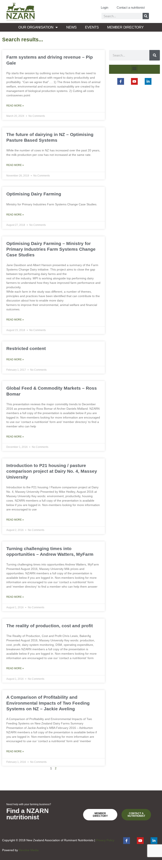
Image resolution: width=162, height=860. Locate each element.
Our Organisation (35, 27)
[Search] (146, 16)
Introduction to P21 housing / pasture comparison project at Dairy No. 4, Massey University (51, 471)
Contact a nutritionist (131, 7)
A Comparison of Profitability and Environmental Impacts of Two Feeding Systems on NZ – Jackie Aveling (48, 703)
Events (92, 27)
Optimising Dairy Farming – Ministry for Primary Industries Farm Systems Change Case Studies (51, 249)
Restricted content (26, 348)
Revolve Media (29, 850)
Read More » (15, 105)
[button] (134, 68)
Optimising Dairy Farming (33, 193)
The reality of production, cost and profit (49, 625)
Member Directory (125, 27)
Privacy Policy (105, 840)
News (71, 27)
